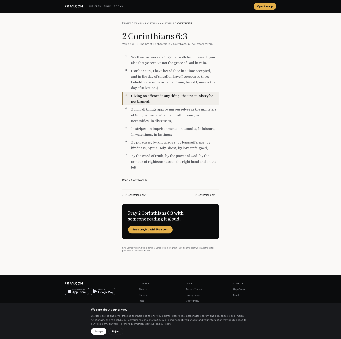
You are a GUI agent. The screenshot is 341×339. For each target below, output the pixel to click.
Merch (236, 295)
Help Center (239, 289)
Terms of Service (194, 289)
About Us (143, 289)
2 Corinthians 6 (167, 22)
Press (141, 300)
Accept (98, 331)
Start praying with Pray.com (150, 229)
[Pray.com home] (74, 6)
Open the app (265, 6)
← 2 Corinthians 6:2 (134, 195)
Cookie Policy (192, 300)
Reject (116, 331)
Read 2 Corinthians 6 (134, 180)
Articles (95, 6)
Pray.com (126, 22)
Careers (143, 295)
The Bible (138, 22)
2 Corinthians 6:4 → (207, 195)
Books (118, 6)
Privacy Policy (193, 295)
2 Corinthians (151, 22)
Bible (107, 6)
